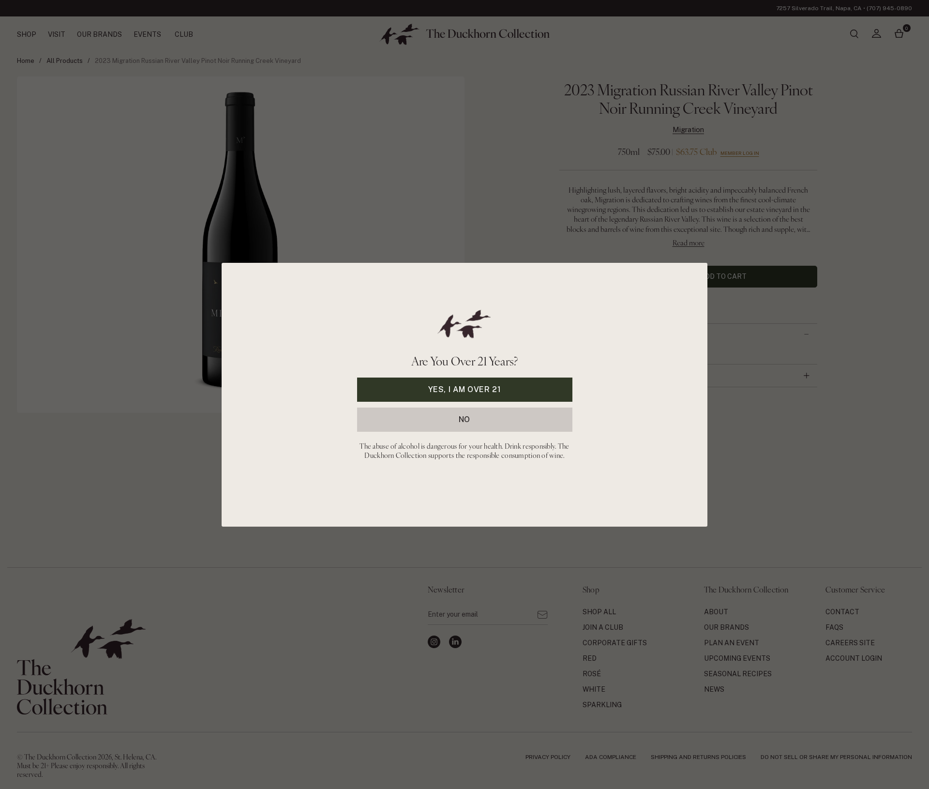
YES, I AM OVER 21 (464, 389)
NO (464, 419)
